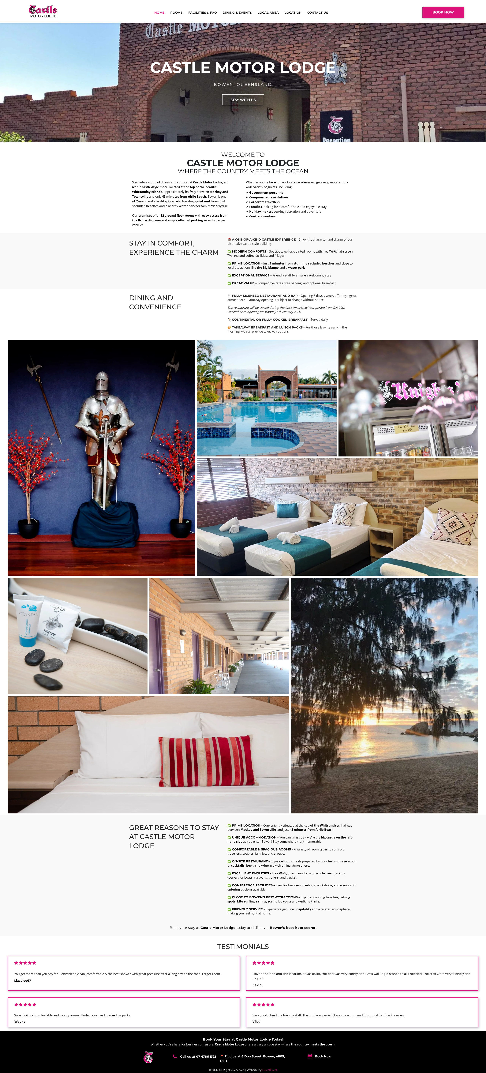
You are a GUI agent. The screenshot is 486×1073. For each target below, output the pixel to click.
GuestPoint (269, 1070)
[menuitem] (160, 12)
